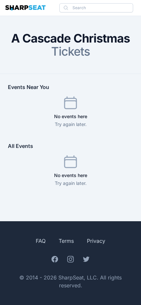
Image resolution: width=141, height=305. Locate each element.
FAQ (41, 241)
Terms (66, 241)
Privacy (96, 241)
